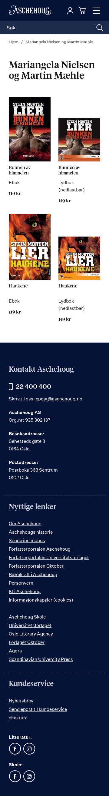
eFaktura (18, 718)
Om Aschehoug (25, 523)
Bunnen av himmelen (20, 170)
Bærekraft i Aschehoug (33, 574)
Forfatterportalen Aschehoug (40, 549)
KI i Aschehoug (25, 591)
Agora (15, 651)
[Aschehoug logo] (30, 10)
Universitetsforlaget (30, 625)
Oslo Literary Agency (31, 634)
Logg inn (70, 11)
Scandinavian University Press (41, 659)
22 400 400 (33, 386)
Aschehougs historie (31, 532)
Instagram (29, 749)
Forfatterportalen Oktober (36, 566)
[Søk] (100, 27)
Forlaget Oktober (27, 642)
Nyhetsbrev (21, 701)
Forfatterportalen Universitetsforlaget (49, 557)
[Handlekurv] (83, 10)
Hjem (14, 41)
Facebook (15, 749)
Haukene (18, 286)
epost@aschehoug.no (59, 399)
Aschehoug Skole (27, 617)
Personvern (21, 583)
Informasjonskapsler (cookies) (41, 600)
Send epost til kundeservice (38, 709)
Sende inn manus (27, 540)
